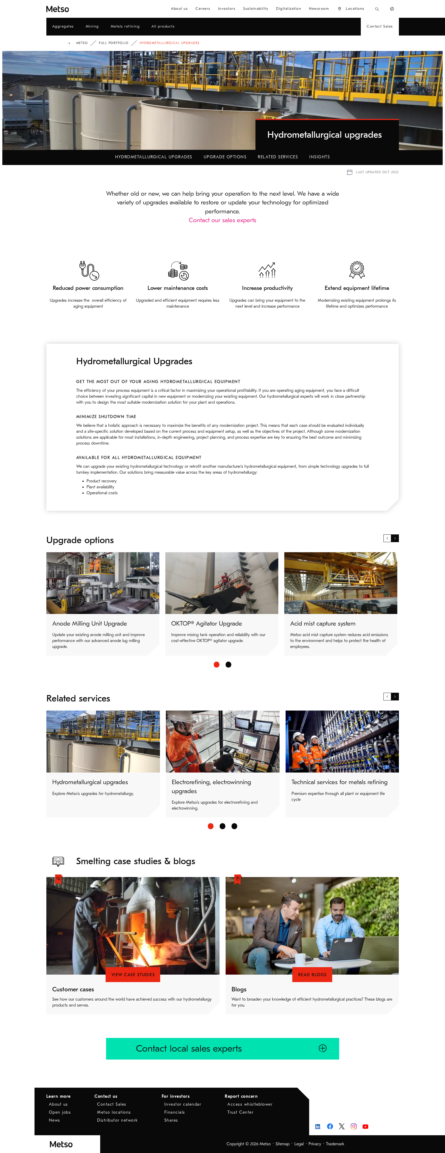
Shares (171, 1120)
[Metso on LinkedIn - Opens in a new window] (318, 1126)
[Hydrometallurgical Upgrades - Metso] (76, 9)
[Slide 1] (217, 664)
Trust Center (240, 1112)
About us (58, 1104)
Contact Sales (111, 1104)
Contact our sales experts (222, 220)
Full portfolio (114, 43)
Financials (174, 1112)
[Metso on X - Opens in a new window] (342, 1126)
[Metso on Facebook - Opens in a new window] (330, 1126)
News (54, 1120)
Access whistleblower (249, 1104)
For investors (176, 1096)
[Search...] (377, 9)
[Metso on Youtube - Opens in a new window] (366, 1126)
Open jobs (60, 1112)
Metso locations (114, 1112)
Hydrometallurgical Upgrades (153, 157)
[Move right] (395, 538)
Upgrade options (225, 157)
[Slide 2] (229, 664)
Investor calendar (182, 1104)
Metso (82, 43)
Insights (319, 157)
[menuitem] (179, 9)
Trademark (335, 1144)
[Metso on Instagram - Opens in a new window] (354, 1126)
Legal (299, 1144)
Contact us (106, 1096)
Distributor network (117, 1120)
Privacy (315, 1144)
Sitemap (282, 1144)
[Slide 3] (234, 826)
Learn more (58, 1096)
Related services (278, 157)
